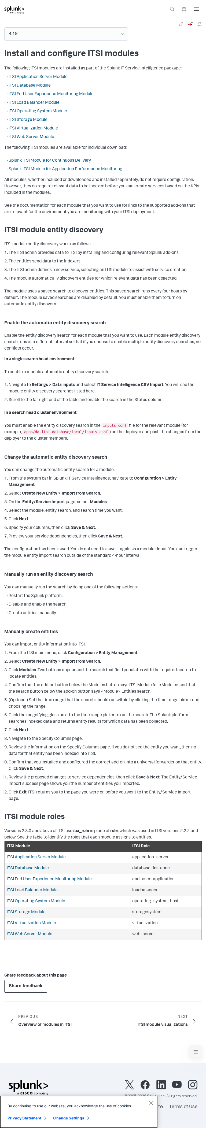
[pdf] (199, 24)
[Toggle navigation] (195, 1052)
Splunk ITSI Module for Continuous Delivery (50, 161)
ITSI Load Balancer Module (34, 103)
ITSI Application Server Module (38, 77)
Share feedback (26, 986)
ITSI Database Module (30, 86)
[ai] (190, 24)
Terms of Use (183, 1107)
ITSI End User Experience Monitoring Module (51, 94)
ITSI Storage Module (28, 120)
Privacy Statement (24, 1118)
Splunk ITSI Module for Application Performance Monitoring (65, 169)
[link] (181, 24)
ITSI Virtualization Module (33, 129)
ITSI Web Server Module (31, 137)
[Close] (150, 1102)
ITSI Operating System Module (38, 111)
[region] (79, 1112)
